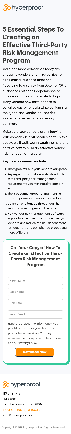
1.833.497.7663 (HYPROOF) (21, 410)
